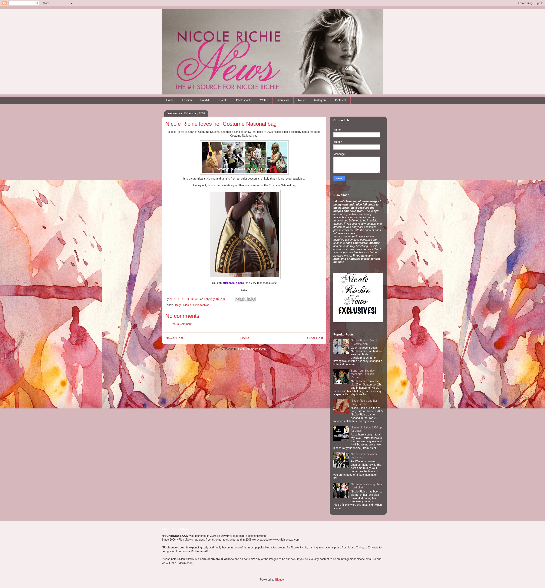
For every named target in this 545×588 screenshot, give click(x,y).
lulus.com (214, 185)
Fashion (187, 100)
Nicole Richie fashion (196, 305)
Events (223, 100)
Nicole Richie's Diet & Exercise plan (364, 342)
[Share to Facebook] (249, 299)
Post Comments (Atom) (252, 349)
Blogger (279, 579)
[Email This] (237, 299)
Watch (264, 100)
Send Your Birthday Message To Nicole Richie (363, 374)
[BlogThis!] (241, 299)
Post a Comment (181, 323)
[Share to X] (245, 299)
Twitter (302, 100)
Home (170, 100)
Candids (205, 100)
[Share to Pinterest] (253, 299)
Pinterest (340, 100)
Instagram (320, 100)
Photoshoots (244, 100)
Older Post (315, 338)
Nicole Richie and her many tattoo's (364, 402)
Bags (178, 305)
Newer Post (174, 338)
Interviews (283, 100)
